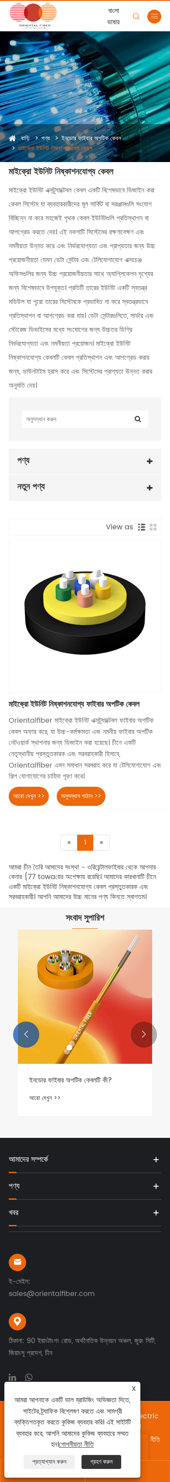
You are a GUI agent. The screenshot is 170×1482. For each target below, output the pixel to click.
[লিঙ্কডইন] (12, 1376)
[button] (26, 1035)
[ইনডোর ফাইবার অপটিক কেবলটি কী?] (85, 997)
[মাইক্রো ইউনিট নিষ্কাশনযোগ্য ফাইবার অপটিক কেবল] (85, 616)
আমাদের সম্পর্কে (28, 1159)
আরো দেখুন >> (28, 796)
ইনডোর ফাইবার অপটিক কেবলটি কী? (70, 1080)
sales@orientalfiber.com (52, 1293)
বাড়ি (25, 138)
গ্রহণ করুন (101, 1462)
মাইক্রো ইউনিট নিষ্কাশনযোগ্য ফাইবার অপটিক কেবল (74, 704)
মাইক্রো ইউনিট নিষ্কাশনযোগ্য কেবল (55, 148)
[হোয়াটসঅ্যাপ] (28, 1376)
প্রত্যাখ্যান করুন (49, 1462)
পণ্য (45, 138)
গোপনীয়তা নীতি (76, 1444)
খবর (13, 1212)
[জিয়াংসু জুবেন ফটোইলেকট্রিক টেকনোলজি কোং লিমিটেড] (41, 16)
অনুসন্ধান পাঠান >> (81, 796)
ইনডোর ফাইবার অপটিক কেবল (91, 138)
